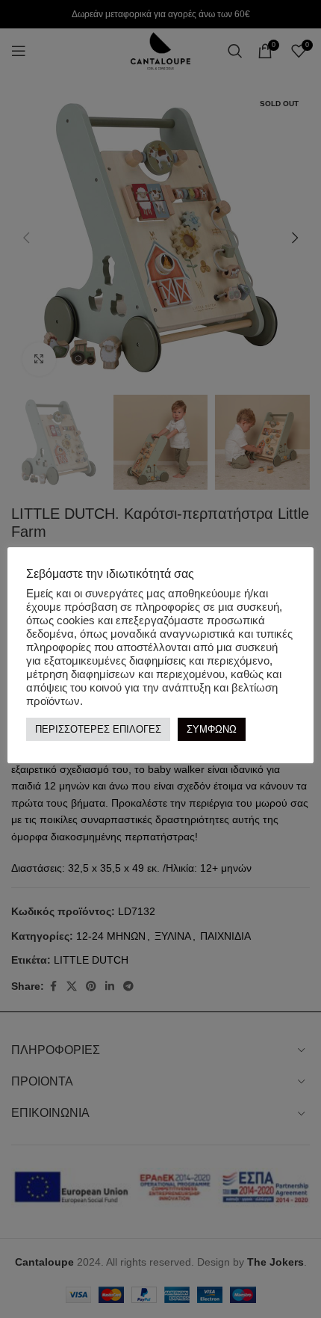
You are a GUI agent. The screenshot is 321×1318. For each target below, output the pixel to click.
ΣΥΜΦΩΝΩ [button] (212, 729)
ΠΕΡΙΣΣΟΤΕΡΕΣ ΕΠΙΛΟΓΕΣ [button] (98, 729)
